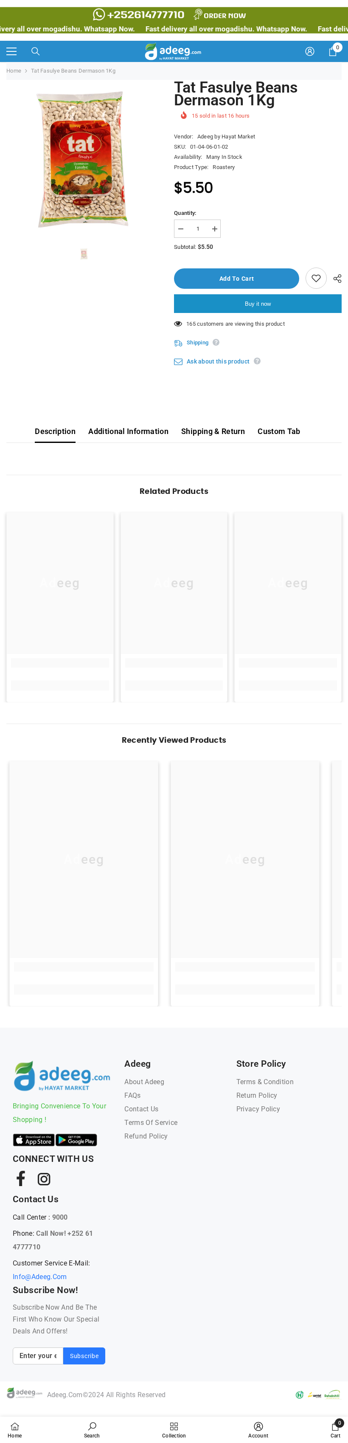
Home (13, 71)
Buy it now (258, 304)
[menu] (11, 51)
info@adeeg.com (40, 1277)
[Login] (309, 51)
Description (55, 431)
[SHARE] (334, 278)
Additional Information (128, 431)
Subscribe (84, 1356)
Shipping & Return (213, 431)
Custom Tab (279, 431)
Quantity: (185, 213)
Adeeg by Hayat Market (226, 136)
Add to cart (238, 278)
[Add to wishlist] (316, 278)
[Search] (36, 51)
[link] (60, 663)
